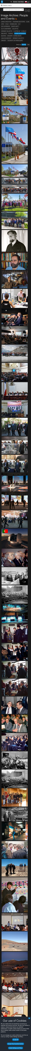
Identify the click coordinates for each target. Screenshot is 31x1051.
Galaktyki (15, 28)
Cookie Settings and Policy (15, 1048)
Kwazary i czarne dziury (14, 35)
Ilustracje (17, 31)
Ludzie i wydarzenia (20, 33)
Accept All (15, 1039)
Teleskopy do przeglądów (14, 40)
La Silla (23, 31)
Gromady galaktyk (6, 31)
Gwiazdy (3, 40)
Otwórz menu (7, 5)
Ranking (24, 44)
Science (15, 1)
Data (28, 44)
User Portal (21, 1)
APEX (2, 24)
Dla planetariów (6, 28)
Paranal (10, 33)
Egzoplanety (15, 26)
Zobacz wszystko (6, 21)
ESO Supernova (5, 26)
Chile (6, 24)
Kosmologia (13, 24)
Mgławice (4, 33)
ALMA (27, 21)
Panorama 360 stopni (19, 21)
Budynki (3, 35)
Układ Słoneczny (6, 38)
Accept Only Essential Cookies (15, 1043)
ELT (19, 24)
